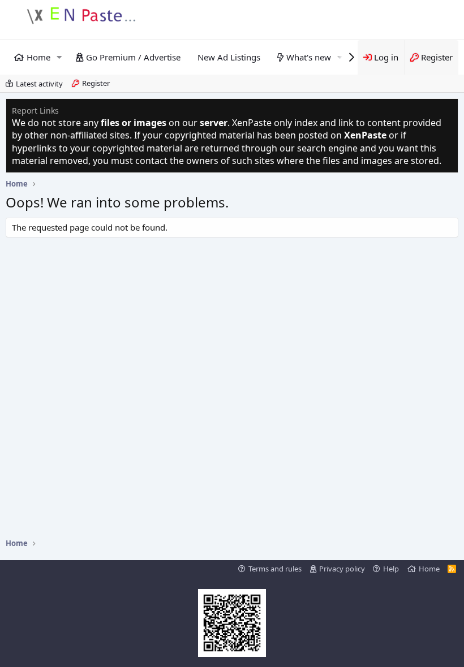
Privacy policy (342, 569)
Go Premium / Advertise (133, 57)
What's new (308, 57)
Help (391, 569)
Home (38, 57)
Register (96, 83)
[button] (59, 57)
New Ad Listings (228, 57)
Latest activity (39, 84)
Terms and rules (275, 569)
